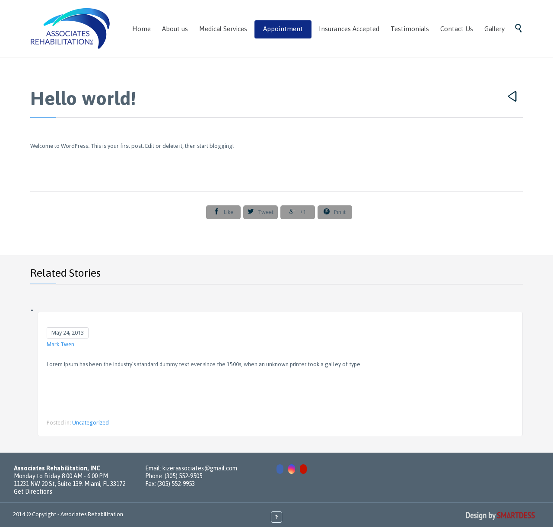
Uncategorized (90, 422)
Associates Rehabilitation (91, 514)
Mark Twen (60, 344)
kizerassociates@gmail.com (199, 468)
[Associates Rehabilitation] (70, 28)
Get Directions (33, 491)
